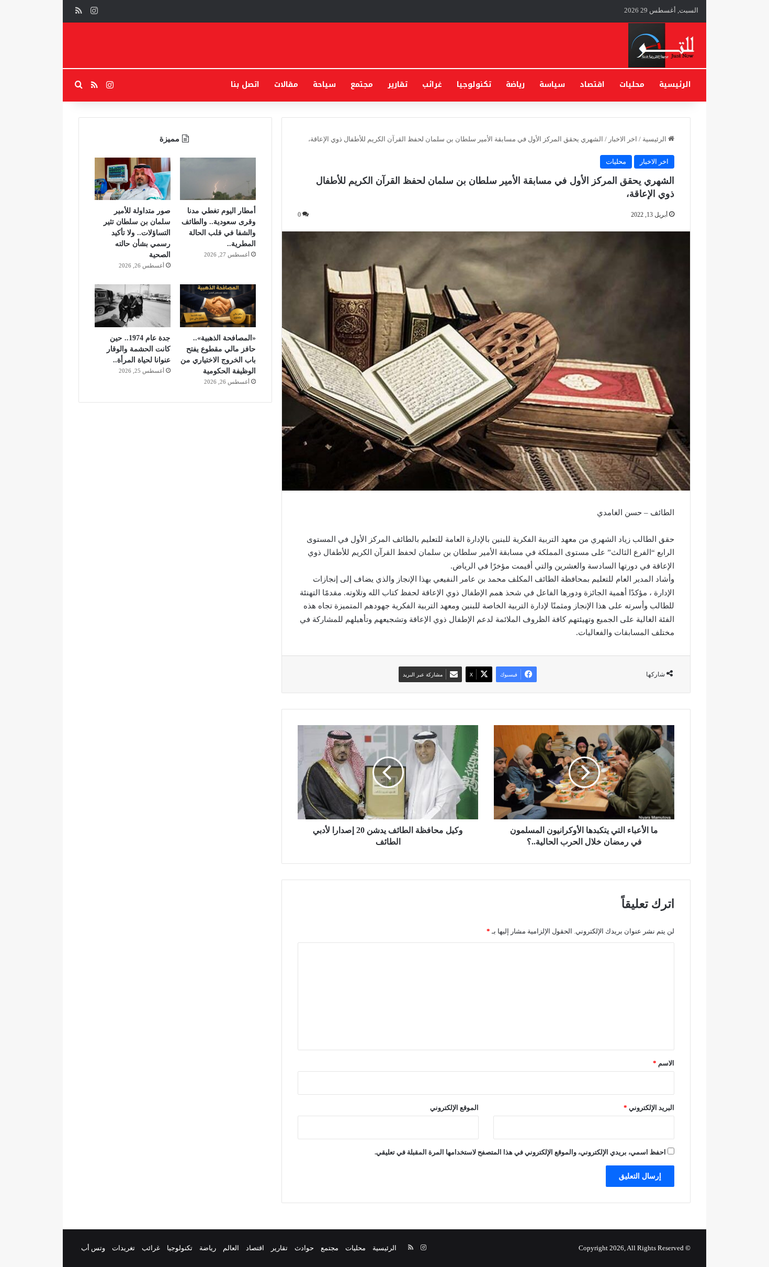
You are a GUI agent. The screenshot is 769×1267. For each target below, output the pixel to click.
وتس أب (93, 1248)
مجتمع (361, 84)
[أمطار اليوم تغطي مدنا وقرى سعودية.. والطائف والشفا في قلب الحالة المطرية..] (218, 179)
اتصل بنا (245, 84)
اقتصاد (592, 84)
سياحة (324, 84)
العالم (231, 1248)
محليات (631, 84)
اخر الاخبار (622, 139)
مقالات (286, 84)
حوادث (304, 1248)
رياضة (515, 84)
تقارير (398, 84)
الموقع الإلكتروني (454, 1108)
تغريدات (123, 1248)
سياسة (552, 84)
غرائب (432, 84)
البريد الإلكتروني (649, 1108)
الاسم (663, 1063)
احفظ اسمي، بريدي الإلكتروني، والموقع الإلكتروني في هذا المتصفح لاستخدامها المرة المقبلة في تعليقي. (520, 1152)
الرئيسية (675, 84)
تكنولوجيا (474, 84)
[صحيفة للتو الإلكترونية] (663, 45)
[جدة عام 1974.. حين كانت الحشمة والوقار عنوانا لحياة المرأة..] (133, 305)
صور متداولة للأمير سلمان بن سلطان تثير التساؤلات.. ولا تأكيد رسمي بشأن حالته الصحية (137, 233)
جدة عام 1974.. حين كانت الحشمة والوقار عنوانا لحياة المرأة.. (139, 349)
